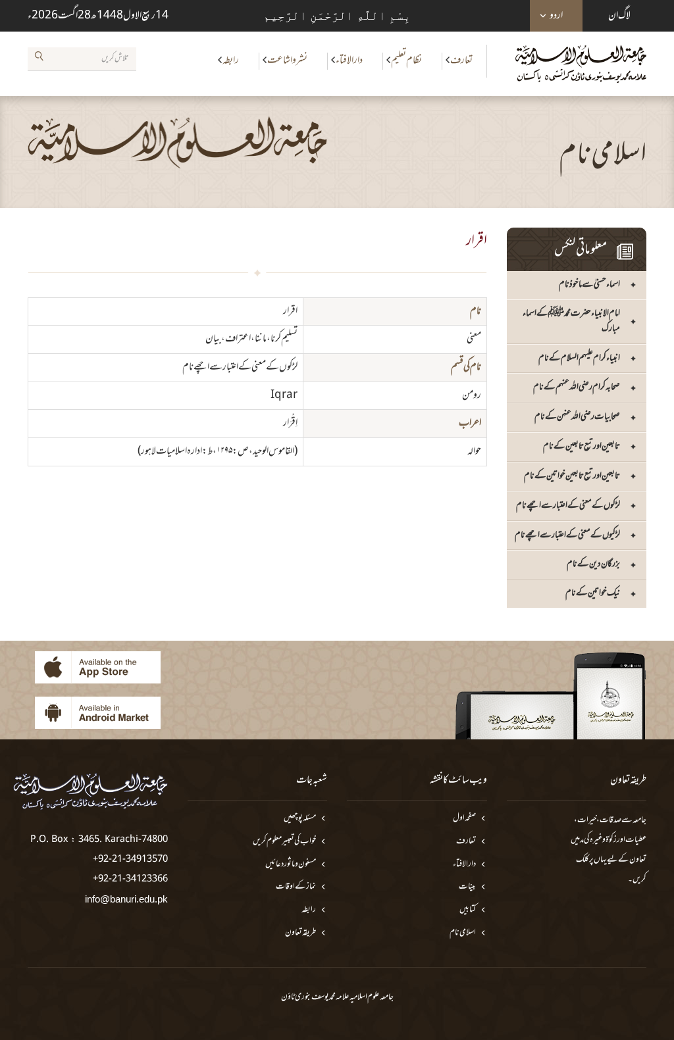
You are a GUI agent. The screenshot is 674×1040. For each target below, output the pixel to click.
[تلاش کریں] (39, 58)
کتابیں (467, 910)
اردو (556, 16)
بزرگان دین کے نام (593, 564)
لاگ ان (619, 16)
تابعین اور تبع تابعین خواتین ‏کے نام (572, 476)
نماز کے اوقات (296, 887)
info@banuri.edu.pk (126, 898)
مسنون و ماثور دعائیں (290, 864)
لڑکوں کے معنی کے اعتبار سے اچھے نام (568, 505)
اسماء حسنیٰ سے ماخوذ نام (589, 284)
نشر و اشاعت (287, 60)
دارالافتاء (349, 60)
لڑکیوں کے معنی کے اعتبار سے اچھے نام (567, 535)
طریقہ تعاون (300, 933)
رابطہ (230, 60)
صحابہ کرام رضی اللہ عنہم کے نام (576, 387)
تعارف (461, 60)
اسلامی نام (463, 933)
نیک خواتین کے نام (592, 593)
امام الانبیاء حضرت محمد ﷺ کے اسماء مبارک (571, 321)
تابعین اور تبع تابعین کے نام (581, 446)
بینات (467, 887)
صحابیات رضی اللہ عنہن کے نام (577, 417)
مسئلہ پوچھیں (300, 818)
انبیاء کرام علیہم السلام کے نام (579, 358)
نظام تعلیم (406, 60)
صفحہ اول (464, 818)
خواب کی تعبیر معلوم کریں (284, 841)
